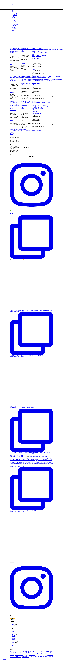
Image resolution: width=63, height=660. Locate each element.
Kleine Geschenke (14, 641)
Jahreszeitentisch (42, 652)
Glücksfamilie (13, 634)
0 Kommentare (23, 63)
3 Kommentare (34, 94)
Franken (13, 631)
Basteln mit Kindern (23, 651)
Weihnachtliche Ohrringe (36, 113)
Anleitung (16, 651)
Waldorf (46, 656)
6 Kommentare (12, 64)
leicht (20, 653)
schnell (44, 653)
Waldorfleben (13, 657)
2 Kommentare (34, 69)
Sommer (38, 58)
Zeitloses (26, 52)
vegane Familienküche (41, 655)
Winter (14, 52)
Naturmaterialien (34, 58)
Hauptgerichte (13, 639)
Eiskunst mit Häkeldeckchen (12, 54)
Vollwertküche (41, 656)
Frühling (13, 632)
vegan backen (32, 655)
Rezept (39, 653)
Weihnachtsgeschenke (18, 657)
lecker (16, 653)
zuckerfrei (27, 657)
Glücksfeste (13, 635)
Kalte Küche (13, 640)
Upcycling (11, 52)
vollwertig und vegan (33, 656)
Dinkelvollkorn (28, 651)
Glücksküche (11, 108)
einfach (42, 651)
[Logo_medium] (12, 4)
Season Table (12, 655)
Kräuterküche (13, 642)
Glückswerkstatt (12, 51)
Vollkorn (22, 656)
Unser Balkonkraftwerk (25, 53)
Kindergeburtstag (48, 652)
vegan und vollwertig (16, 656)
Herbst (28, 652)
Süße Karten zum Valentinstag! (24, 111)
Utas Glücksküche (20, 655)
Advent (11, 651)
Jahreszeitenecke (32, 652)
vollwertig (26, 656)
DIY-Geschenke (37, 651)
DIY (32, 651)
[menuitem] (32, 10)
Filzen (12, 630)
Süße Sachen (13, 644)
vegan (26, 655)
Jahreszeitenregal (36, 652)
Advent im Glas (12, 135)
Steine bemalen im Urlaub (36, 60)
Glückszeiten (16, 51)
